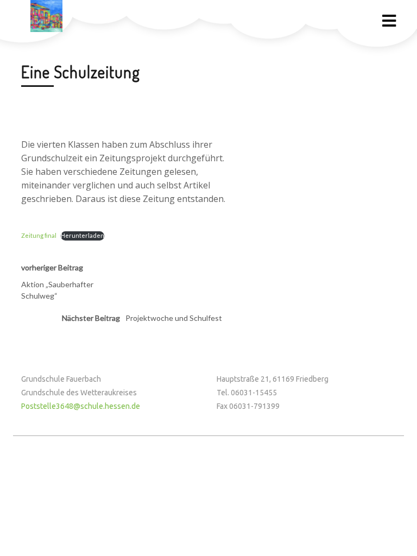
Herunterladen (82, 235)
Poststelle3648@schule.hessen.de (80, 406)
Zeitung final (38, 235)
